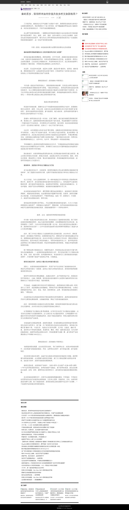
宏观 (30, 5)
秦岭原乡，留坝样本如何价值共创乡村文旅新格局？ (37, 410)
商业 (34, 5)
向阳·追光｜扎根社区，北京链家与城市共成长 (35, 430)
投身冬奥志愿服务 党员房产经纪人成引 (96, 43)
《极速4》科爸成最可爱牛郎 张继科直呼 (94, 19)
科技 (69, 5)
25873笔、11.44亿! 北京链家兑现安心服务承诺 (35, 425)
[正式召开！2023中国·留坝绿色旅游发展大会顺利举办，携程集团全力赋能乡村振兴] (57, 492)
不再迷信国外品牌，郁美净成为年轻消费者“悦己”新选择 (38, 427)
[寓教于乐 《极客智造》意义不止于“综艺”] (85, 88)
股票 (49, 5)
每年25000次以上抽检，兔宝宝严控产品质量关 (35, 453)
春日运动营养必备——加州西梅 (31, 475)
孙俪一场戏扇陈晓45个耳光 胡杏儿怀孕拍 (95, 29)
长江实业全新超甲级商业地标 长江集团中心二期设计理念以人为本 (41, 432)
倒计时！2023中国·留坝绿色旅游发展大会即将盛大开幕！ (38, 418)
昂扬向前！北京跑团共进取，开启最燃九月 (34, 437)
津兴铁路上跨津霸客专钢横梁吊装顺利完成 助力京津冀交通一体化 (41, 446)
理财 (42, 5)
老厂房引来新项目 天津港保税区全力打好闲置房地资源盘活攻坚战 (41, 451)
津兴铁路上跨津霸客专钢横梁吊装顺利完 (96, 54)
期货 (57, 5)
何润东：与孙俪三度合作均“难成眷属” (94, 27)
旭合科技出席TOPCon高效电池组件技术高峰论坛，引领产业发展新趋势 (42, 413)
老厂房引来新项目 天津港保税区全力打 (96, 59)
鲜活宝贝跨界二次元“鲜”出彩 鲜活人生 (94, 17)
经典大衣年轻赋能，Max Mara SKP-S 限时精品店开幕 (37, 470)
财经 (26, 5)
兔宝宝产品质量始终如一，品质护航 (32, 458)
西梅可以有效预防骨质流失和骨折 (31, 472)
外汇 (53, 5)
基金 (61, 5)
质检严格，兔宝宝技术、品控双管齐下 (33, 456)
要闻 (22, 5)
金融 (38, 5)
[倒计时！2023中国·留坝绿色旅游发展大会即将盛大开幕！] (72, 491)
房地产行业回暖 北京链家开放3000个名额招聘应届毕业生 (38, 420)
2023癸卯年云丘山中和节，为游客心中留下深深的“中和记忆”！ (40, 422)
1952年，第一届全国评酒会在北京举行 (33, 468)
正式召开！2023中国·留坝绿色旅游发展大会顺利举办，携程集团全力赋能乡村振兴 (45, 415)
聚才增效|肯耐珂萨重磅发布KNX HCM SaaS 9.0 (35, 449)
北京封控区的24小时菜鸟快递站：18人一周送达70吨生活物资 (39, 465)
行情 (45, 5)
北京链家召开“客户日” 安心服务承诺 (95, 46)
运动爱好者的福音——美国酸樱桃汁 (32, 479)
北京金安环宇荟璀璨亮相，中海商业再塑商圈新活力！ (37, 460)
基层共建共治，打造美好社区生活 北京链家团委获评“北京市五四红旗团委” (43, 463)
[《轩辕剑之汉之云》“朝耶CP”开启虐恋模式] (85, 93)
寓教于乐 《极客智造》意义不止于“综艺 (94, 22)
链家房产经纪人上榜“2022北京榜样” (32, 439)
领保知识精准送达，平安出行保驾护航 (33, 434)
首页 (32, 8)
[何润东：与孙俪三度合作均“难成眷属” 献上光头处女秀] (85, 99)
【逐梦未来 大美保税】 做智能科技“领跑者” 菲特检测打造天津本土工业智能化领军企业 (47, 441)
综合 (65, 5)
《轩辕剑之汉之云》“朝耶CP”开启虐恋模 (94, 24)
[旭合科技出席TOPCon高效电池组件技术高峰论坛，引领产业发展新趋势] (42, 492)
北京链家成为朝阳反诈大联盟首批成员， (96, 48)
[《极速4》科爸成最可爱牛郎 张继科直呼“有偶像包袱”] (85, 82)
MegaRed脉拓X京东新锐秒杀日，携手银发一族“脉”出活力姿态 (40, 444)
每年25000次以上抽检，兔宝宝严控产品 (96, 61)
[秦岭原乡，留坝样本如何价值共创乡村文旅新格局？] (27, 491)
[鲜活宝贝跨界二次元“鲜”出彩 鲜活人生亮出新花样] (85, 76)
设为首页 (23, 1)
